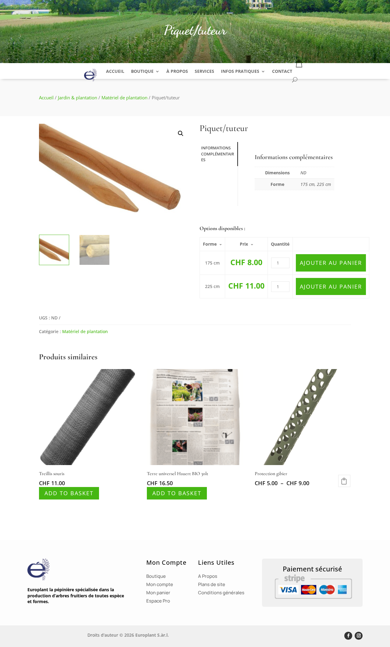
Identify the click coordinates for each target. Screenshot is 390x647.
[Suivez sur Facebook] (348, 636)
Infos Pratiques (240, 71)
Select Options (344, 481)
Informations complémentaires (217, 153)
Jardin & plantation (77, 97)
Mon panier (158, 592)
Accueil (115, 71)
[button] (180, 133)
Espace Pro (158, 601)
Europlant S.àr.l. (152, 635)
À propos (177, 71)
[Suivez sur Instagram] (359, 636)
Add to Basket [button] (69, 493)
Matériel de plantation (124, 97)
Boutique (142, 71)
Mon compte (159, 584)
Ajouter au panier (331, 262)
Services (204, 71)
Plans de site (211, 584)
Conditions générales (221, 592)
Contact (282, 71)
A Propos (207, 576)
